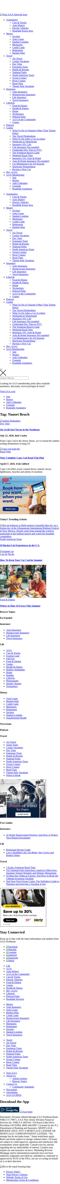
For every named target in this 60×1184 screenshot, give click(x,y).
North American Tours (23, 75)
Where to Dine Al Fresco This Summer (20, 606)
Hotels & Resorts (20, 69)
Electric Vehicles (20, 28)
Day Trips (17, 64)
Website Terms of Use (17, 1177)
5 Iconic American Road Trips (20, 867)
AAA (9, 650)
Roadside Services (15, 999)
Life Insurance (19, 97)
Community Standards (23, 1087)
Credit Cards (18, 47)
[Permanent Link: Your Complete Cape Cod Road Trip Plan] (10, 449)
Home (15, 111)
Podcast (10, 125)
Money (9, 33)
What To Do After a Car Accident (28, 139)
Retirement (17, 50)
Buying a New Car (21, 169)
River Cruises (19, 80)
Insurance (11, 89)
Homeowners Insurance (23, 94)
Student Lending (20, 42)
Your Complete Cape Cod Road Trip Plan (22, 457)
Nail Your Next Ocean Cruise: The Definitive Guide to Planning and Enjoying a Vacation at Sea (32, 882)
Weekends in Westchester (24, 141)
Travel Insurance (20, 100)
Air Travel (17, 58)
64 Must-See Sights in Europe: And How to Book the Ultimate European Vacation (32, 877)
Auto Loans (18, 39)
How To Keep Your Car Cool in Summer (21, 560)
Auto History (18, 25)
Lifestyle (10, 103)
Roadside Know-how (22, 31)
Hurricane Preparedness (23, 166)
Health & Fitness (20, 108)
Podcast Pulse (19, 116)
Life (8, 966)
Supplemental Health (16, 718)
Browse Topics (19, 1081)
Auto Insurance (19, 91)
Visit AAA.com (7, 391)
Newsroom (11, 1089)
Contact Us (11, 1084)
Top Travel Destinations (24, 136)
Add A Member (20, 183)
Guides (9, 128)
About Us (11, 1075)
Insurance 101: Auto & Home (26, 158)
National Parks (19, 72)
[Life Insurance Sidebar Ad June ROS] (23, 817)
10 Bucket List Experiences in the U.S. (20, 545)
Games (15, 122)
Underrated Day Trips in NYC (27, 150)
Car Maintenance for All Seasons (28, 164)
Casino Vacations (20, 61)
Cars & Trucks (19, 22)
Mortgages (17, 44)
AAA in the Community (24, 119)
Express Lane (12, 656)
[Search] (1, 369)
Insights (10, 675)
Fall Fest (10, 658)
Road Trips (17, 83)
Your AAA (11, 1073)
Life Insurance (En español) (25, 147)
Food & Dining (19, 105)
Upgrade (16, 186)
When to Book (13, 775)
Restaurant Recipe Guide (18, 849)
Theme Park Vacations (23, 86)
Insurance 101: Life (21, 144)
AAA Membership (15, 175)
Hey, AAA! (12, 172)
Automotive (12, 19)
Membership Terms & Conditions (22, 1180)
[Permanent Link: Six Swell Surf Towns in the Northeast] (10, 421)
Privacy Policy (13, 1171)
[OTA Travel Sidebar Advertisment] (23, 513)
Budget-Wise (18, 53)
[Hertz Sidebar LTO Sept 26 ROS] (23, 925)
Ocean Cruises (19, 78)
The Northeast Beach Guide (26, 152)
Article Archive (19, 1078)
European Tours (20, 67)
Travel (9, 55)
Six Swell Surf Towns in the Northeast (20, 429)
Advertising (12, 1092)
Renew (15, 180)
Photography (12, 680)
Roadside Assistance (22, 188)
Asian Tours (12, 745)
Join (14, 177)
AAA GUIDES (13, 1095)
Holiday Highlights (15, 669)
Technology (18, 114)
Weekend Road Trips (22, 155)
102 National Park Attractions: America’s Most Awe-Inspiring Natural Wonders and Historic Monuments (31, 871)
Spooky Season (13, 683)
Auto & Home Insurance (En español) (30, 161)
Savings (16, 36)
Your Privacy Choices (16, 1174)
